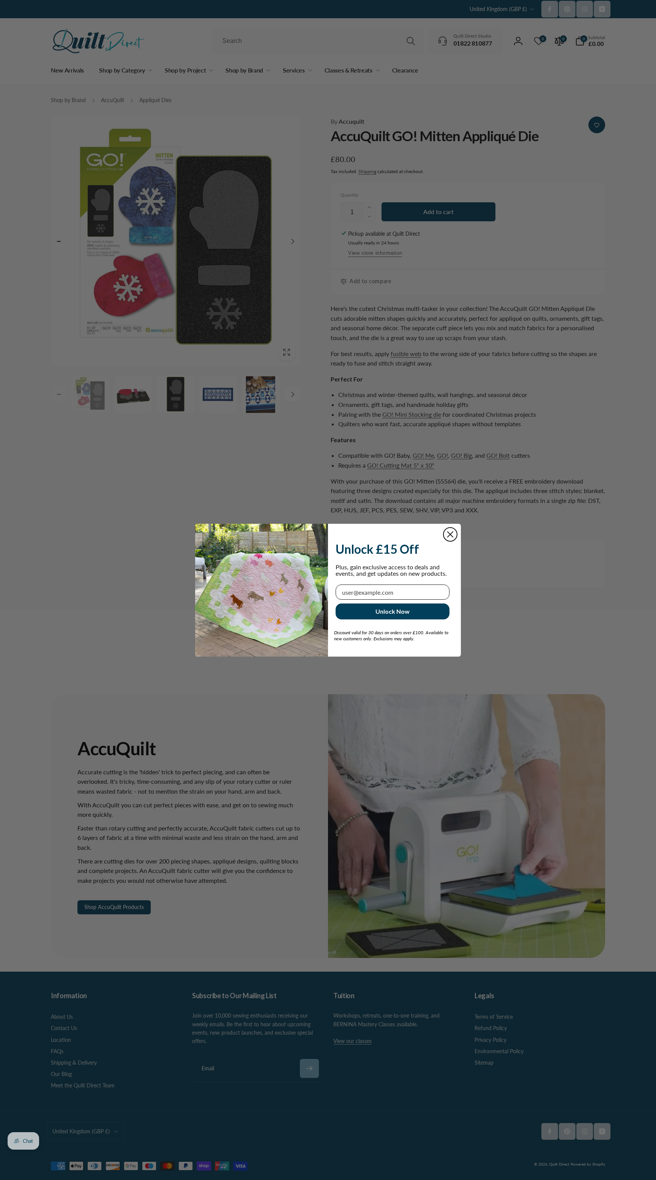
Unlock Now (392, 611)
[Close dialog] (450, 534)
